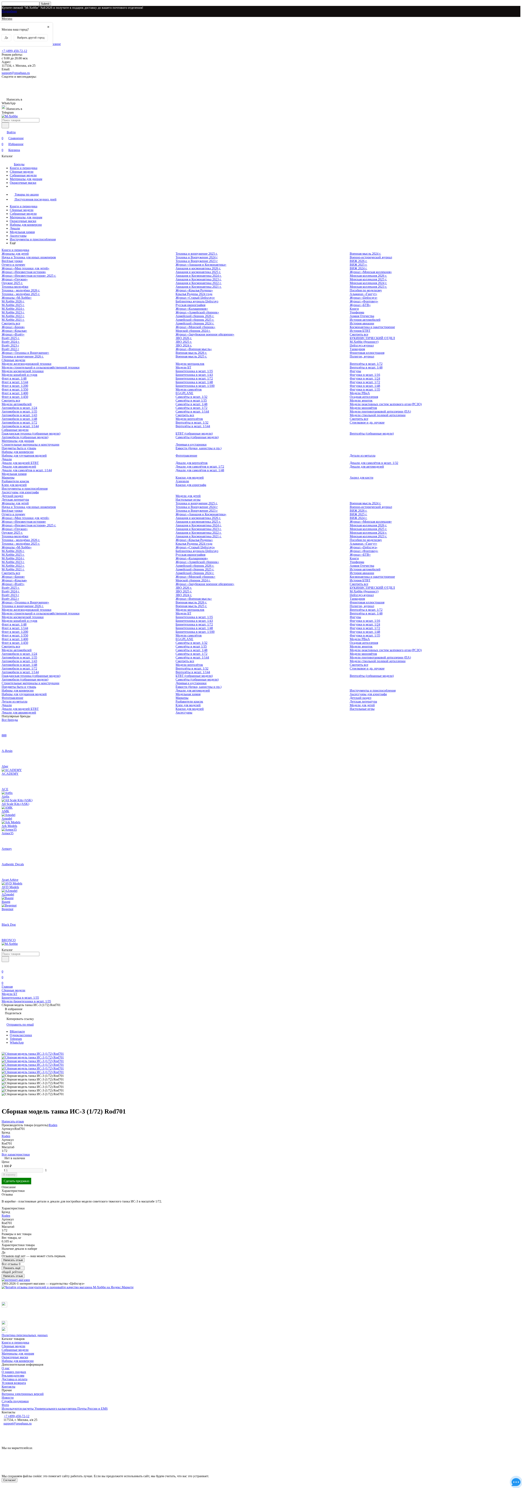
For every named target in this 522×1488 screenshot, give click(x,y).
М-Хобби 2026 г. (13, 301)
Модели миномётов (363, 408)
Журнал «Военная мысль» (194, 349)
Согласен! (9, 1480)
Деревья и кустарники (191, 444)
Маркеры (8, 477)
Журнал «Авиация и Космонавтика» (201, 264)
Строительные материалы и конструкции (30, 444)
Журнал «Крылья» (14, 330)
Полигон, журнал (362, 356)
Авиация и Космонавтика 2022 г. (198, 283)
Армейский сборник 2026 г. (195, 316)
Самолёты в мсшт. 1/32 (191, 397)
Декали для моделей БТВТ (20, 463)
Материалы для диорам (26, 179)
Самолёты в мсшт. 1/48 (191, 404)
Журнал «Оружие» (15, 279)
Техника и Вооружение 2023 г (197, 261)
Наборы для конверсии (26, 224)
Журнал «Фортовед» (364, 301)
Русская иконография (190, 305)
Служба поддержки (15, 1401)
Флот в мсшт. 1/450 (15, 397)
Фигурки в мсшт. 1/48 (365, 386)
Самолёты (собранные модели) (197, 437)
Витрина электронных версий (23, 1394)
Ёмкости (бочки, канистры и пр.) (198, 448)
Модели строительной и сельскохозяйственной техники (41, 367)
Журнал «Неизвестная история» (24, 272)
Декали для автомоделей (367, 466)
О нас (6, 1368)
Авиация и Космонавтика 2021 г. (198, 286)
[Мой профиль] (4, 966)
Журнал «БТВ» (360, 305)
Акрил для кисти (361, 477)
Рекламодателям (13, 1375)
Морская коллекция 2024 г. (368, 283)
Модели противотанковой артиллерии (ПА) (380, 411)
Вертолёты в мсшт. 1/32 (192, 422)
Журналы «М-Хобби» (17, 297)
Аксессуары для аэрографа (20, 492)
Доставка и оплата (14, 1379)
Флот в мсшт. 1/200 (15, 386)
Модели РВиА (360, 393)
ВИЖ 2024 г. (358, 268)
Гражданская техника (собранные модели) (31, 433)
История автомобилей (365, 319)
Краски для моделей (190, 477)
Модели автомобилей (17, 404)
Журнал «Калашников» (192, 308)
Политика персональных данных (25, 1335)
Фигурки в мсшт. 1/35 (365, 389)
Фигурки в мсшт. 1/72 (365, 382)
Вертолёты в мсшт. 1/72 (366, 363)
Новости (8, 1397)
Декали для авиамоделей (19, 466)
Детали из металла (362, 455)
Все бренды (10, 720)
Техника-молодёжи (15, 286)
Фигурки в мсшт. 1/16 (365, 374)
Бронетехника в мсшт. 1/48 (194, 382)
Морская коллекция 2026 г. (368, 275)
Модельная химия (22, 232)
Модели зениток (361, 400)
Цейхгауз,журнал (362, 345)
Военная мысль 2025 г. (191, 356)
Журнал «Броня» (13, 327)
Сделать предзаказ (16, 1181)
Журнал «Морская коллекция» (371, 272)
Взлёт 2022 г (10, 349)
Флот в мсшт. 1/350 (15, 389)
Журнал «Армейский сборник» (197, 312)
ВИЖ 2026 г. (358, 261)
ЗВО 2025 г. (184, 341)
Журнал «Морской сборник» (195, 327)
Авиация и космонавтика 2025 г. (198, 272)
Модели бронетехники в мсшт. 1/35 (26, 1001)
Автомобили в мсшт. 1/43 (19, 415)
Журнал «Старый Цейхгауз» (195, 297)
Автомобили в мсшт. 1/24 (19, 408)
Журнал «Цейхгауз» (363, 297)
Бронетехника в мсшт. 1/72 (194, 378)
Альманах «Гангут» (363, 294)
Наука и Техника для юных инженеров (29, 257)
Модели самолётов (189, 389)
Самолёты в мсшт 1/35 (191, 400)
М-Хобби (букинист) (364, 341)
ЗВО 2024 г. (184, 345)
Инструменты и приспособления (33, 239)
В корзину (9, 1174)
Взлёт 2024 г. (11, 341)
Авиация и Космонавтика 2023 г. (198, 279)
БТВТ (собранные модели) (194, 433)
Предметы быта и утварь (19, 448)
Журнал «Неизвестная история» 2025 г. (29, 275)
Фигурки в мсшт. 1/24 (365, 378)
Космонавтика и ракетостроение (372, 327)
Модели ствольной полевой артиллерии (378, 415)
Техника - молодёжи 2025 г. (21, 294)
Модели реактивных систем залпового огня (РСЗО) (386, 404)
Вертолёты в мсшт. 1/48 (366, 367)
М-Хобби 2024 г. (13, 308)
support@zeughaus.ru (16, 73)
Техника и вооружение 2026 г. (23, 356)
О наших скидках (14, 1372)
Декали (15, 228)
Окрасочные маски (23, 182)
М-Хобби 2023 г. (13, 312)
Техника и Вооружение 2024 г (197, 257)
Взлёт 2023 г (10, 345)
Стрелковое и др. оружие (367, 422)
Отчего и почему (13, 264)
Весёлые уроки (12, 261)
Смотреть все (11, 323)
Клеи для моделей (14, 485)
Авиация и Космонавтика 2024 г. (198, 275)
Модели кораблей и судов (19, 374)
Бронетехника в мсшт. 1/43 (194, 374)
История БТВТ (360, 330)
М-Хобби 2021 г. (13, 319)
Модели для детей (188, 496)
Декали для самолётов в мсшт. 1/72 (200, 466)
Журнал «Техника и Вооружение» (25, 352)
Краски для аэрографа (191, 485)
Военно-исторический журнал (371, 257)
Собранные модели (23, 175)
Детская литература (15, 499)
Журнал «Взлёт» (13, 334)
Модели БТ (183, 367)
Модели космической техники (23, 371)
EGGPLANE (184, 393)
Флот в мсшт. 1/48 (14, 378)
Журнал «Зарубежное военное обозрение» (205, 334)
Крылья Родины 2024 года (194, 294)
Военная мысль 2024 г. (365, 253)
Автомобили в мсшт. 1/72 (19, 422)
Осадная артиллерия (364, 397)
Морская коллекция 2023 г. (368, 286)
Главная (7, 986)
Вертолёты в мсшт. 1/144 (193, 426)
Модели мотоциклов (190, 363)
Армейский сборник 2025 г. (195, 319)
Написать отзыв (13, 1260)
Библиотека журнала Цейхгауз (197, 301)
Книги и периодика (23, 168)
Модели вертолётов (189, 419)
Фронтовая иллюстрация (367, 352)
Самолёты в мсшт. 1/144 (192, 411)
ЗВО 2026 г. (184, 338)
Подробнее (9, 11)
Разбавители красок (15, 481)
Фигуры (355, 371)
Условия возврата (14, 1383)
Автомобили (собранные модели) (25, 437)
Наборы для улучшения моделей (24, 455)
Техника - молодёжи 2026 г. (21, 290)
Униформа (357, 312)
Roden (53, 1125)
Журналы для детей (15, 253)
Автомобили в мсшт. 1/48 (19, 419)
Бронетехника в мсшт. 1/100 (195, 386)
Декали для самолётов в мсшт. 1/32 (374, 463)
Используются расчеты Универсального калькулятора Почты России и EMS (55, 1408)
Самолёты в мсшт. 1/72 (191, 408)
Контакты (8, 1386)
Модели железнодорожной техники (26, 363)
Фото (5, 1405)
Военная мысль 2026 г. (191, 352)
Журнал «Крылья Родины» (194, 290)
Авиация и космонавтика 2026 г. (198, 268)
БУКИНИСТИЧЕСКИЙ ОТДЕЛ (372, 338)
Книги (354, 308)
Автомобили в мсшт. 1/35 (19, 411)
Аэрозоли (182, 481)
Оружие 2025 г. (12, 283)
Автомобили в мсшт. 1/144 (20, 426)
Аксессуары (18, 235)
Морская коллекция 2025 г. (368, 279)
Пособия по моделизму (366, 290)
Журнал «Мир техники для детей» (25, 268)
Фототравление (186, 455)
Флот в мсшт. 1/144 (15, 382)
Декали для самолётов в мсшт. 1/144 (27, 470)
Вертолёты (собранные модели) (372, 433)
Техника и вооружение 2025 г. (197, 253)
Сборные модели (21, 171)
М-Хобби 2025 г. (13, 305)
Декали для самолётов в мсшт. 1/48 (200, 470)
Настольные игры (188, 499)
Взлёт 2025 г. (11, 338)
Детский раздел (12, 496)
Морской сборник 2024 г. (193, 330)
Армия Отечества (362, 316)
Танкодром (357, 349)
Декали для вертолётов (192, 463)
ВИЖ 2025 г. (358, 264)
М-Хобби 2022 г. (13, 316)
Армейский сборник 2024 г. (195, 323)
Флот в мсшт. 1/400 (15, 393)
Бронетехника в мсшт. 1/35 (194, 371)
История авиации (362, 323)
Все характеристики (16, 1154)
